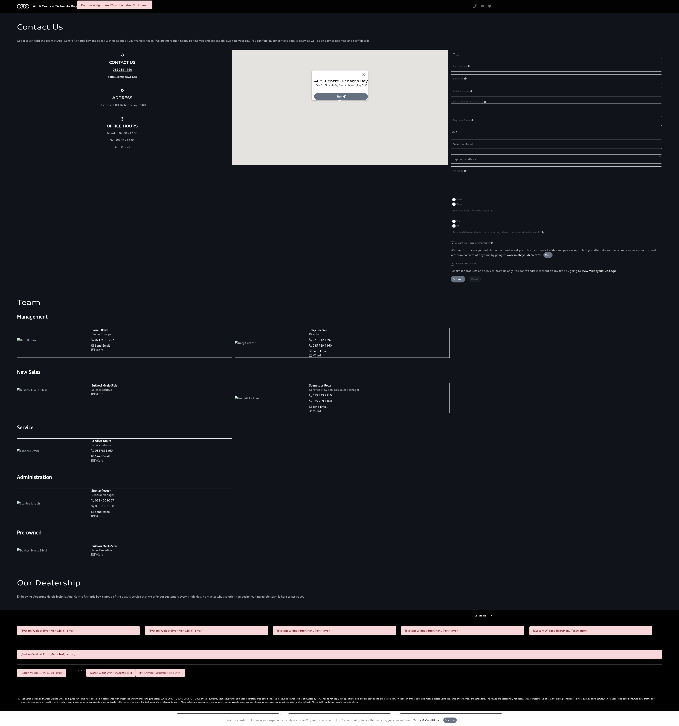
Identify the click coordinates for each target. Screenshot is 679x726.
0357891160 (104, 450)
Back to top (480, 615)
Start (339, 96)
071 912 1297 (104, 340)
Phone (459, 204)
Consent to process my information (473, 242)
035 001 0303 (320, 91)
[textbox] (556, 54)
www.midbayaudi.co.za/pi (524, 255)
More (548, 254)
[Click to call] (474, 6)
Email (459, 199)
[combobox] (556, 54)
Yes (458, 221)
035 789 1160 (322, 345)
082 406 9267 (104, 500)
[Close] (363, 74)
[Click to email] (482, 6)
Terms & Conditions (426, 720)
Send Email (102, 345)
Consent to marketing (466, 263)
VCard (99, 350)
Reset (474, 279)
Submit (458, 279)
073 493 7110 (322, 395)
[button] (340, 104)
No (457, 225)
